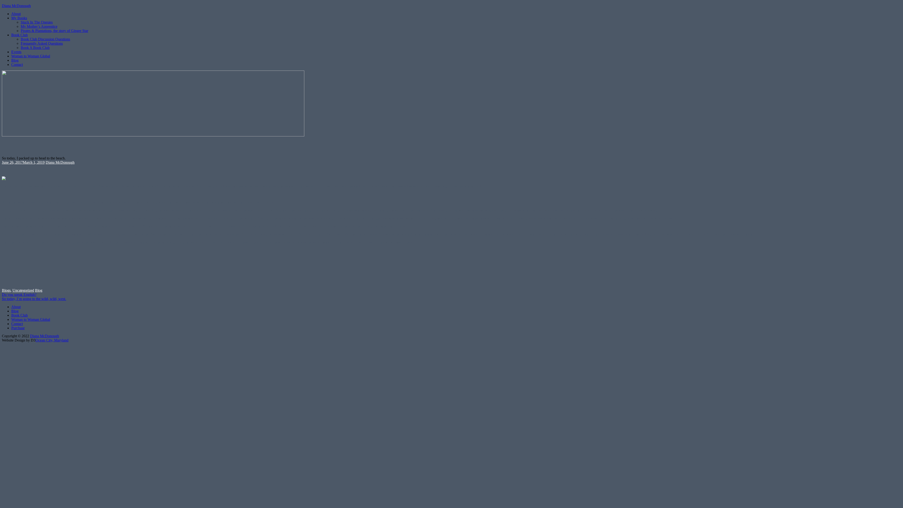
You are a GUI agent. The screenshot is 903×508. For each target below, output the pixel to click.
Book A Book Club (35, 48)
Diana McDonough (16, 6)
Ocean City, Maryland (52, 340)
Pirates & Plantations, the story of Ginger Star (54, 31)
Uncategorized (23, 290)
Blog (15, 60)
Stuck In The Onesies (37, 22)
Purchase (18, 328)
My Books (19, 18)
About (16, 14)
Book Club (19, 35)
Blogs (6, 290)
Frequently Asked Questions (42, 43)
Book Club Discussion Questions (45, 39)
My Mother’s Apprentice (39, 26)
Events (16, 52)
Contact (17, 65)
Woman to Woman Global (30, 56)
